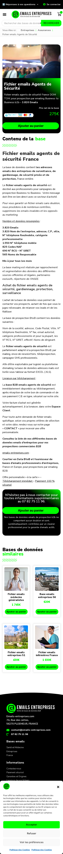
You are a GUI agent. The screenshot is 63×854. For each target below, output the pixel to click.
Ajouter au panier (31, 126)
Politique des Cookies (20, 850)
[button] (58, 787)
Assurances (44, 30)
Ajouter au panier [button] (16, 611)
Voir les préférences (31, 842)
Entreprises (27, 30)
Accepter (31, 824)
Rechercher (51, 23)
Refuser (31, 833)
